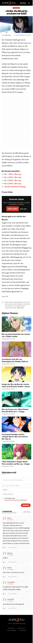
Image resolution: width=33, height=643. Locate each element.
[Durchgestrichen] (10, 486)
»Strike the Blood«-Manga (15, 186)
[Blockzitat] (16, 486)
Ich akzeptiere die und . (15, 499)
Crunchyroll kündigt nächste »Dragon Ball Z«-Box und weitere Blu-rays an (15, 436)
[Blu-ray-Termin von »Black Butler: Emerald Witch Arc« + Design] (16, 399)
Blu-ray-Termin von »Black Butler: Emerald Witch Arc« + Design (15, 410)
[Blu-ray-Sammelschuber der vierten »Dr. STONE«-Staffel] (16, 324)
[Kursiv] (5, 486)
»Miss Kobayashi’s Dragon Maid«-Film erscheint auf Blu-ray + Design (16, 463)
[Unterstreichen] (8, 486)
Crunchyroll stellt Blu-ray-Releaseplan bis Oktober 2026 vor (15, 360)
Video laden (12, 209)
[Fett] (3, 486)
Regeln (25, 500)
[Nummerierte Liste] (12, 486)
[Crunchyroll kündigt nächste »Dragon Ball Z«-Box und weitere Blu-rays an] (16, 424)
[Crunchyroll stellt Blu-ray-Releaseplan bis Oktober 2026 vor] (16, 349)
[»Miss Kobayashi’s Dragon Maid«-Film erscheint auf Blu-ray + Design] (16, 451)
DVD (11, 174)
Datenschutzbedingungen (12, 500)
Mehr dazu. (20, 308)
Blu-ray (18, 174)
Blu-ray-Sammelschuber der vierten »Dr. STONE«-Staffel (16, 335)
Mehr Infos (23, 209)
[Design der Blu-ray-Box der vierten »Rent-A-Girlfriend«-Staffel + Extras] (16, 374)
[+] (18, 485)
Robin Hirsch (7, 35)
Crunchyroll (16, 8)
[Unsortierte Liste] (14, 486)
